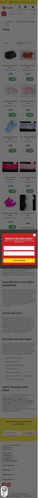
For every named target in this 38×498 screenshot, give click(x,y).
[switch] (4, 495)
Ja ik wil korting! (19, 260)
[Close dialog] (34, 235)
